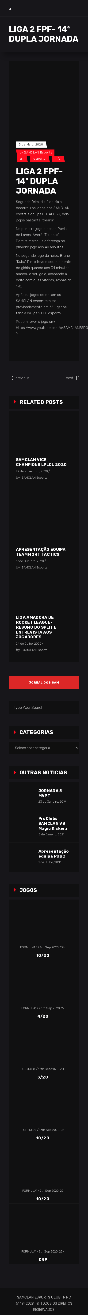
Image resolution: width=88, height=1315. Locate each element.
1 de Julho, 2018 (49, 862)
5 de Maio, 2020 (31, 144)
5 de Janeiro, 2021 (51, 834)
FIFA (58, 158)
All (22, 158)
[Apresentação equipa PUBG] (23, 857)
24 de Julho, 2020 (28, 643)
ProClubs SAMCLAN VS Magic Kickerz (53, 823)
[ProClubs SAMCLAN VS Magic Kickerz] (23, 826)
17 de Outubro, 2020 (30, 561)
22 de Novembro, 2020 (32, 471)
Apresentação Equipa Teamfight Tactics (40, 552)
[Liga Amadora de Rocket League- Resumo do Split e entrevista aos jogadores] (43, 594)
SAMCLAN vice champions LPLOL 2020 (41, 462)
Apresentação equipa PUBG (53, 854)
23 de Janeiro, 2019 (52, 801)
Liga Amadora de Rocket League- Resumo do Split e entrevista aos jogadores (36, 627)
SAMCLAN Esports (38, 152)
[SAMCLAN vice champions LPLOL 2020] (43, 437)
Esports (39, 158)
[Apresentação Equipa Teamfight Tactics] (43, 515)
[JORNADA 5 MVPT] (23, 796)
